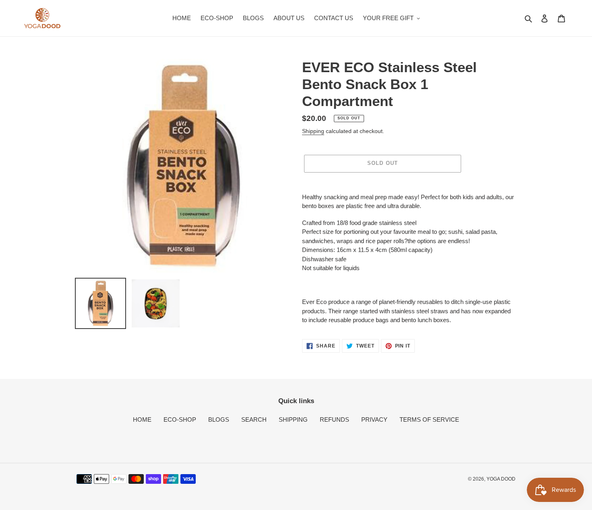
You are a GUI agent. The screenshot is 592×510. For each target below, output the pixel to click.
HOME (142, 419)
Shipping (313, 131)
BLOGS (218, 419)
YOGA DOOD (500, 479)
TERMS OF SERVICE (429, 419)
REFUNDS (334, 419)
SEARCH (254, 419)
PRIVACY (374, 419)
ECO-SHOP (180, 419)
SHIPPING (293, 419)
